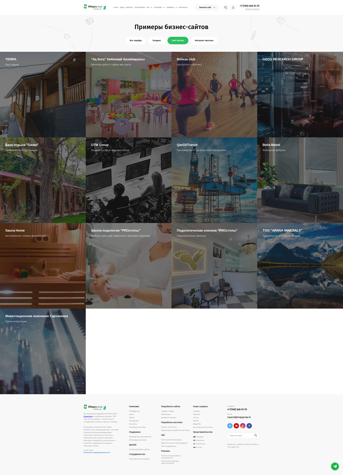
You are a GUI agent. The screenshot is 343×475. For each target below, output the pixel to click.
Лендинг (156, 40)
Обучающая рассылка (138, 440)
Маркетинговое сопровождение (174, 443)
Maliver (196, 421)
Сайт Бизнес (166, 414)
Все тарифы (136, 40)
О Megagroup (134, 411)
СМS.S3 (131, 418)
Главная (196, 411)
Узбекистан (200, 444)
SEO (148, 7)
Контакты (183, 7)
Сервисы (170, 7)
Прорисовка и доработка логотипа (175, 430)
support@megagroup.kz (239, 417)
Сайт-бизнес (178, 40)
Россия (199, 447)
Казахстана (88, 416)
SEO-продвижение (168, 446)
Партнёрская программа (139, 459)
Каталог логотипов (169, 427)
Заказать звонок (252, 9)
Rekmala (196, 414)
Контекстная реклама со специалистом (171, 457)
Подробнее (15, 74)
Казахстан (200, 440)
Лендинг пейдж (167, 411)
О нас (115, 7)
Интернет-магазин (204, 40)
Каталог (129, 7)
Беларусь (199, 437)
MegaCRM (196, 424)
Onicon (196, 418)
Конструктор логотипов (203, 427)
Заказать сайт (205, 7)
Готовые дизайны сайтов (139, 449)
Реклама (158, 7)
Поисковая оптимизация (171, 440)
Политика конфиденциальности (97, 452)
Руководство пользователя (140, 437)
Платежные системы (137, 427)
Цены (122, 7)
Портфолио (139, 7)
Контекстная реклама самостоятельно (170, 462)
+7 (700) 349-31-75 (249, 5)
